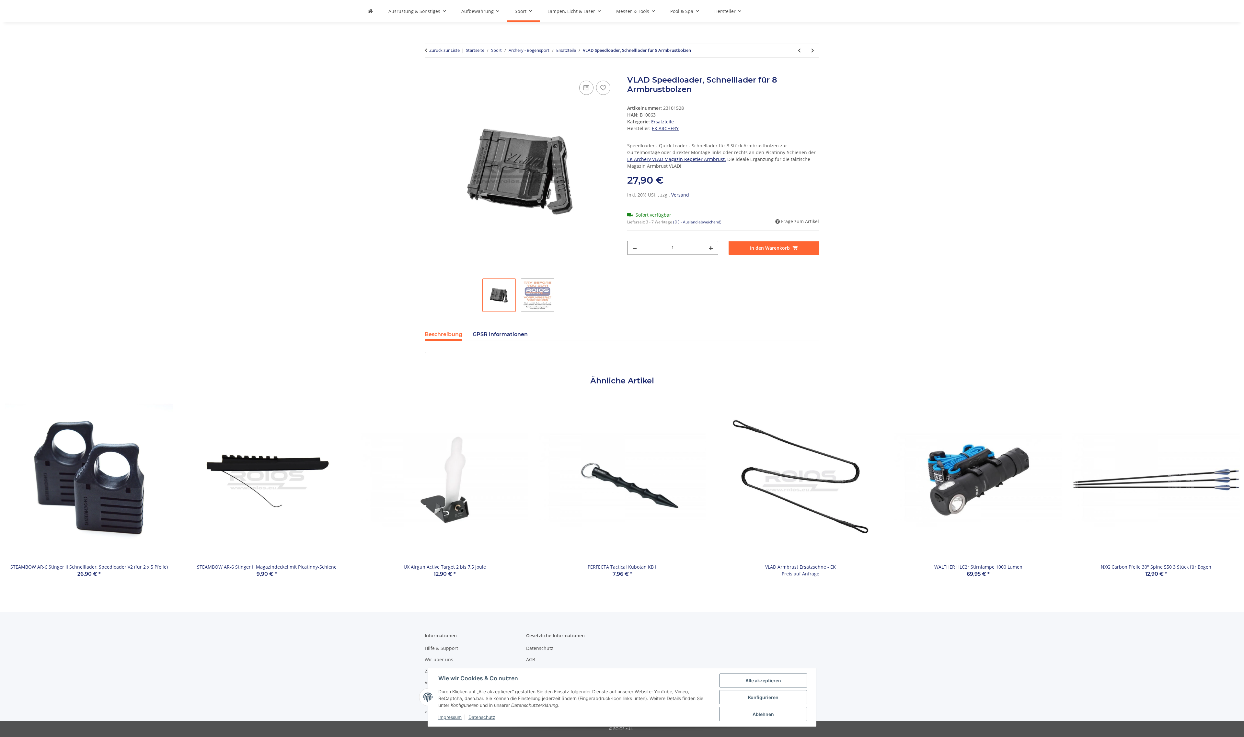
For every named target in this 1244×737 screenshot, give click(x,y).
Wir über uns (439, 659)
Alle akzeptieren (763, 680)
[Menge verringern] (635, 248)
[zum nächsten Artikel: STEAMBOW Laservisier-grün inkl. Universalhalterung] (812, 50)
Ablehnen (763, 714)
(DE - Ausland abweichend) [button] (697, 222)
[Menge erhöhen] (711, 248)
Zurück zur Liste (444, 50)
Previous (16, 491)
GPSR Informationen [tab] (500, 334)
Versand (680, 195)
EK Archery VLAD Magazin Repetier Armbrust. (676, 159)
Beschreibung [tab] (443, 334)
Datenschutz (481, 717)
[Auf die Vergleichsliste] (586, 88)
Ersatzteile (662, 122)
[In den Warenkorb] (430, 71)
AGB (530, 659)
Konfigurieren (763, 697)
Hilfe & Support (441, 648)
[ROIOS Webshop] (370, 11)
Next (1228, 491)
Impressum (450, 717)
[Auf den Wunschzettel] (603, 88)
